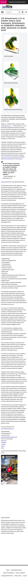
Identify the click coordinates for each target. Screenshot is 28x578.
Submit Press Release (8, 572)
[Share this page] (26, 12)
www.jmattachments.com (7, 428)
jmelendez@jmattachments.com (9, 437)
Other (2, 448)
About (7, 570)
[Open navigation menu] (2, 12)
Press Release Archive (16, 570)
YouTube (3, 444)
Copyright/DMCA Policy (7, 575)
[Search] (19, 12)
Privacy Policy (17, 575)
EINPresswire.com (6, 125)
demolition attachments (7, 158)
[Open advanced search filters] (22, 12)
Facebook (3, 442)
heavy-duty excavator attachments (10, 157)
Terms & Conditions (20, 572)
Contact (25, 575)
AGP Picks (3, 2)
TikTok (2, 446)
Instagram (3, 440)
